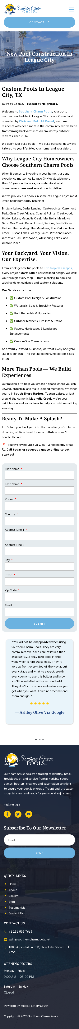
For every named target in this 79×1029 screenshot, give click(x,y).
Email (9, 605)
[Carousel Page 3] (43, 739)
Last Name (12, 484)
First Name (12, 469)
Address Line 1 (15, 529)
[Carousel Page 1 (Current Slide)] (36, 739)
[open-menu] (71, 9)
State (9, 575)
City (8, 560)
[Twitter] (18, 814)
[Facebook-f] (7, 814)
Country (10, 514)
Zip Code (11, 590)
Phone (9, 499)
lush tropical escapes (58, 268)
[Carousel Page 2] (39, 739)
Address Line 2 (14, 545)
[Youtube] (28, 814)
